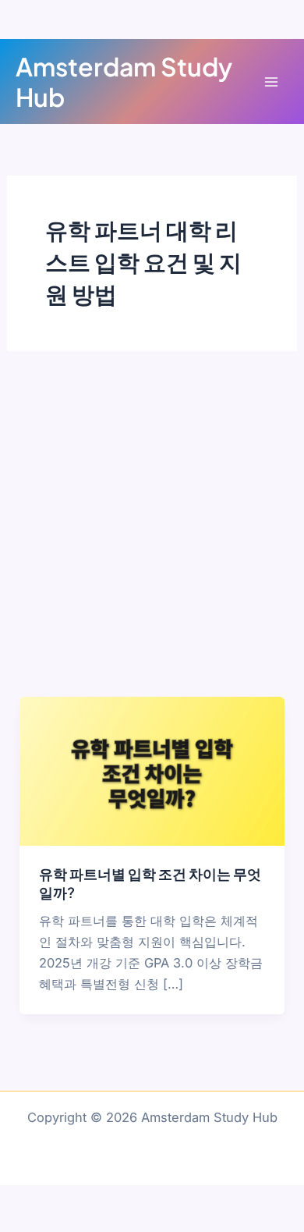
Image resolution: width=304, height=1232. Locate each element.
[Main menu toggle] (270, 81)
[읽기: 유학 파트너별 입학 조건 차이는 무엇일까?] (151, 770)
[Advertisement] (152, 537)
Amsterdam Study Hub (124, 81)
